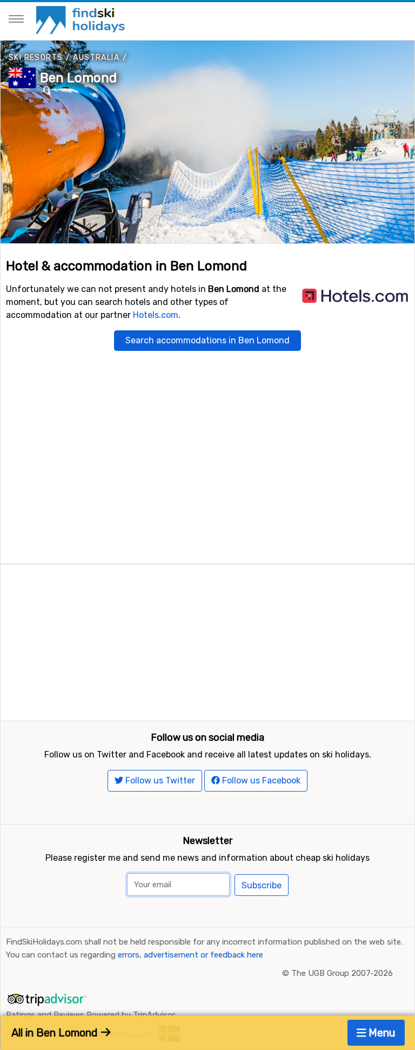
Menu (381, 1032)
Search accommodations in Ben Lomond (207, 340)
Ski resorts (36, 57)
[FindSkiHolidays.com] (82, 19)
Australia (96, 57)
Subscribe (262, 885)
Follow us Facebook (260, 780)
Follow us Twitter (159, 780)
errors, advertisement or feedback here (190, 955)
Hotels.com (155, 315)
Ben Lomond (78, 77)
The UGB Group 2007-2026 (342, 973)
